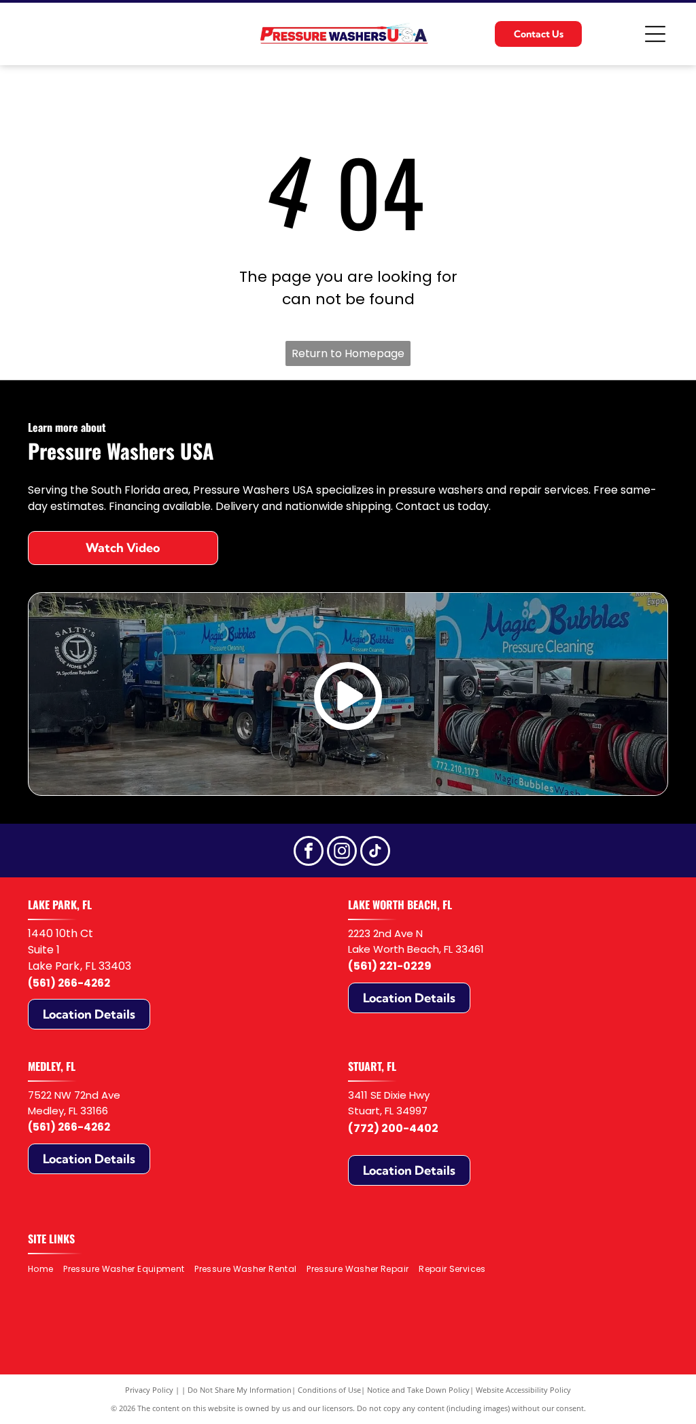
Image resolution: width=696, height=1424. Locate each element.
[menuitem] (45, 1269)
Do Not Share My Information (240, 1390)
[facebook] (309, 852)
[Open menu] (655, 34)
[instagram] (342, 852)
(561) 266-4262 (69, 983)
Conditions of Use (329, 1390)
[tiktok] (375, 852)
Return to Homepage (348, 353)
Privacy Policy (149, 1390)
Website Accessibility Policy (523, 1390)
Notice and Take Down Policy (418, 1390)
